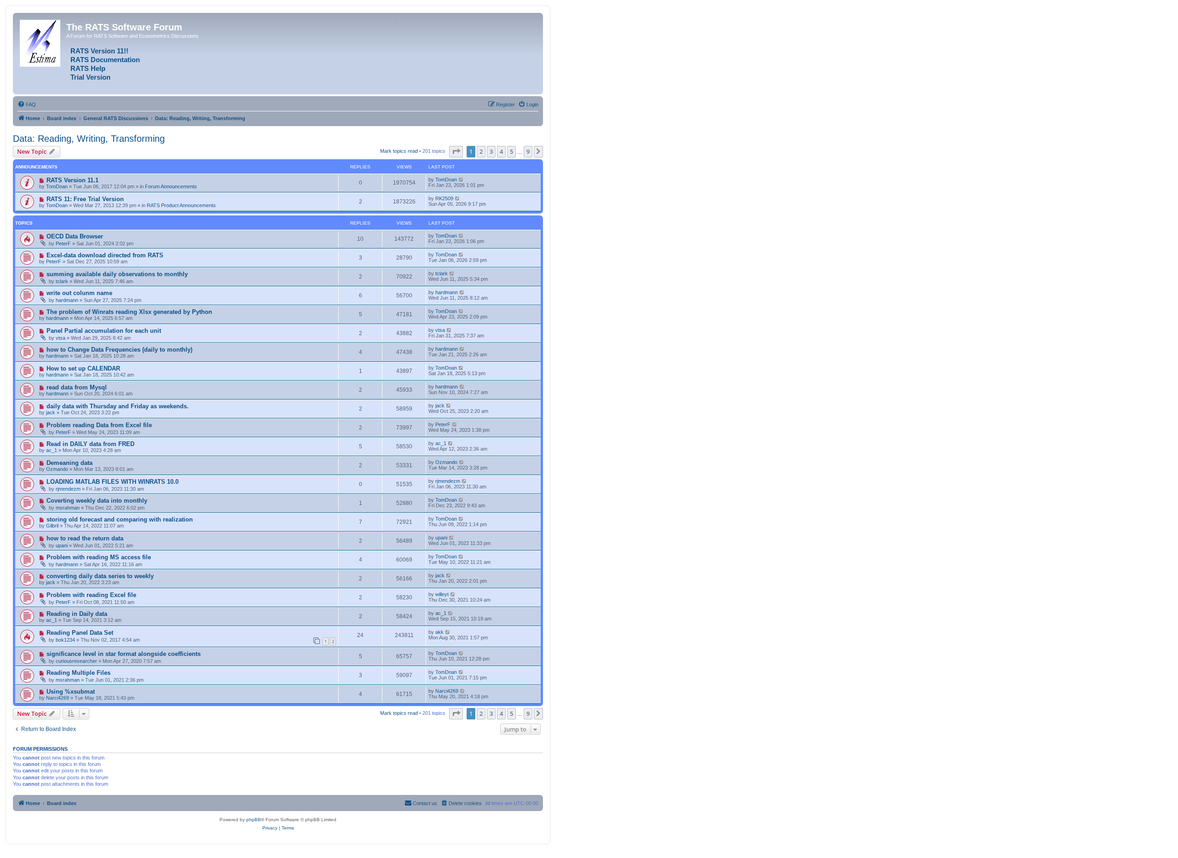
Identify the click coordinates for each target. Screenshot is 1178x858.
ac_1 (51, 450)
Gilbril (52, 525)
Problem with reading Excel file (91, 594)
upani (62, 545)
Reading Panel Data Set (79, 632)
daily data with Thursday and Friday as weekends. (117, 406)
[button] (456, 151)
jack (50, 412)
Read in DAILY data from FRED (90, 444)
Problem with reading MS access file (98, 557)
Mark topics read (399, 151)
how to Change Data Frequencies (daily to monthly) (119, 349)
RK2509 (444, 198)
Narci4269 (57, 698)
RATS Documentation (105, 60)
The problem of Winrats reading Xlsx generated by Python (129, 311)
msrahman (68, 507)
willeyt (442, 594)
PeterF (63, 243)
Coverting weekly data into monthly (96, 500)
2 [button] (481, 151)
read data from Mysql (76, 387)
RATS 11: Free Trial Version (85, 199)
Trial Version (90, 77)
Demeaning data (69, 462)
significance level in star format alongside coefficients (123, 653)
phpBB (253, 819)
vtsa (60, 338)
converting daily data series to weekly (100, 576)
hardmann (67, 300)
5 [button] (511, 151)
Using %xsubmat (70, 691)
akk (439, 632)
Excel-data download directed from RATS (104, 255)
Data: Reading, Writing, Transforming (89, 138)
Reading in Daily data (76, 613)
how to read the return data (84, 538)
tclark (62, 281)
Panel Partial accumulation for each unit (103, 330)
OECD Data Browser (74, 236)
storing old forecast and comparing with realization (119, 519)
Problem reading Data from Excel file (99, 425)
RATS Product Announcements (181, 205)
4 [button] (501, 151)
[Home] (40, 41)
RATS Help (87, 68)
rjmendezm (68, 489)
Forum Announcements (171, 186)
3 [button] (491, 151)
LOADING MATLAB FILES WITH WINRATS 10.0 (112, 481)
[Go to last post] (461, 179)
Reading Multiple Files (78, 672)
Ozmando (57, 469)
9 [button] (528, 151)
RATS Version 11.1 (72, 180)
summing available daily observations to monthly (117, 274)
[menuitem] (26, 104)
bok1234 (65, 640)
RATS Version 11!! (99, 51)
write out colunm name (79, 293)
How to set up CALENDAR (83, 368)
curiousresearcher (76, 661)
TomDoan (57, 186)
